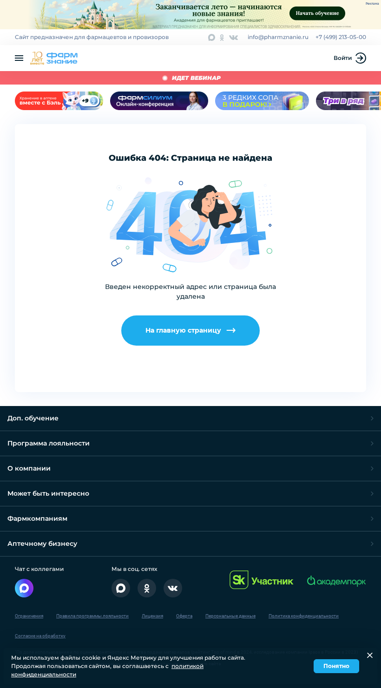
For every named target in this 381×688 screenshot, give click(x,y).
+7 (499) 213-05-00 (340, 36)
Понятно (336, 665)
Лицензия (152, 615)
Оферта (184, 615)
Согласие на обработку (40, 635)
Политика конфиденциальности (304, 615)
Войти (343, 57)
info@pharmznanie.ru (278, 36)
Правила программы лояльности (92, 615)
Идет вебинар (196, 77)
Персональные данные (230, 615)
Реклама (372, 4)
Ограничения (29, 615)
